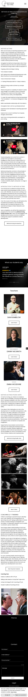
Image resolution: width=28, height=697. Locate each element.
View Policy (14, 692)
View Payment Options (14, 569)
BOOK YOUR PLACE (14, 39)
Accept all (7, 695)
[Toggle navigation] (25, 4)
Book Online (14, 509)
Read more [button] (4, 278)
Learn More (14, 322)
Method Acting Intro (14, 22)
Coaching (14, 31)
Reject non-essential (20, 695)
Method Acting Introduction (14, 223)
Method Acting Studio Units (14, 438)
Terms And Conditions (14, 686)
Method (4, 397)
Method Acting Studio (14, 27)
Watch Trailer (14, 34)
